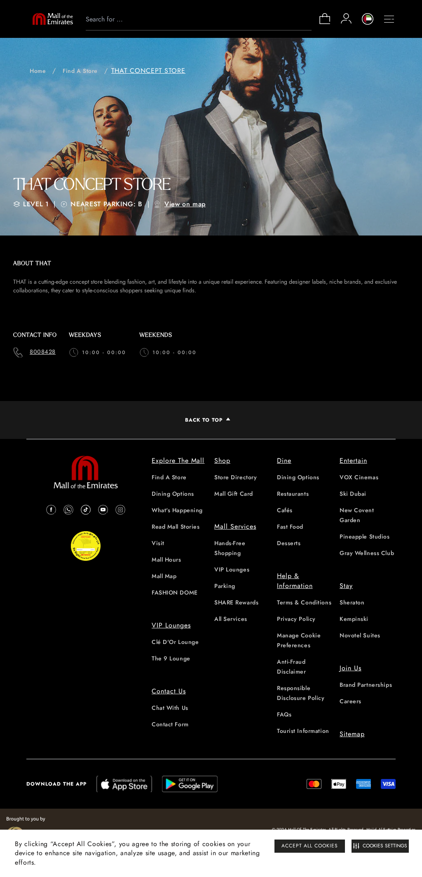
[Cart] (324, 23)
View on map (185, 204)
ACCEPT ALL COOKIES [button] (309, 845)
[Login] (346, 18)
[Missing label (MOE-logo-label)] (52, 19)
